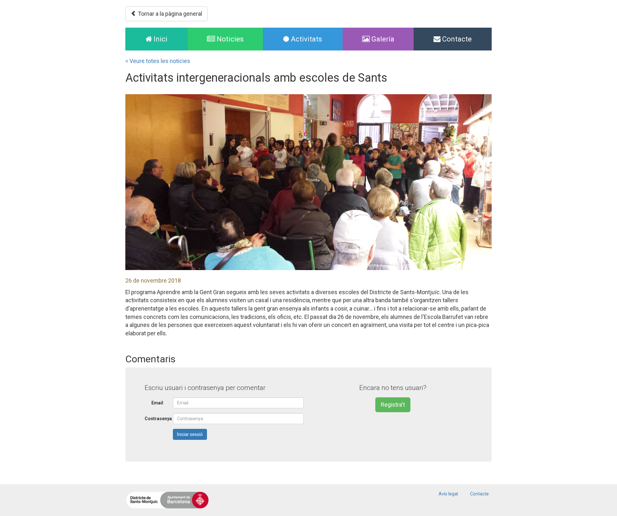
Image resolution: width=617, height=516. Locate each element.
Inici (170, 39)
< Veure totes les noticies (157, 61)
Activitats (305, 39)
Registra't (393, 404)
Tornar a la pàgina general (169, 13)
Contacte (456, 39)
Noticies (229, 39)
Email (157, 402)
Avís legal (448, 493)
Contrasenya (156, 418)
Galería (382, 39)
